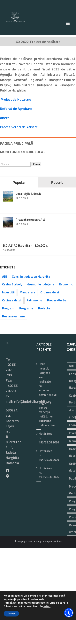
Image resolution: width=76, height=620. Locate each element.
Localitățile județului (29, 193)
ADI (4, 276)
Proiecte (44, 308)
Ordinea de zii (11, 300)
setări (46, 606)
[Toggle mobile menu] (68, 23)
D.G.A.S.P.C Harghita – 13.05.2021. (25, 245)
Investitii (8, 292)
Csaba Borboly (12, 284)
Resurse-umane (13, 316)
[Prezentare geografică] (8, 220)
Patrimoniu (34, 300)
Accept (11, 613)
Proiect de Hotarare (16, 99)
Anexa (4, 117)
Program (8, 308)
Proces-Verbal (57, 300)
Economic (66, 284)
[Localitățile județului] (8, 194)
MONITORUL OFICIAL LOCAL (22, 152)
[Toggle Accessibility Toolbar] (69, 612)
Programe (26, 308)
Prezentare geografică (30, 219)
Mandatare (27, 292)
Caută (36, 164)
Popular (19, 182)
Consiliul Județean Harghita (31, 276)
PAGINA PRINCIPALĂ (16, 143)
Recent (57, 182)
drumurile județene (40, 284)
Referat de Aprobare (16, 108)
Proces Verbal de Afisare (19, 127)
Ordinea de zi (49, 292)
